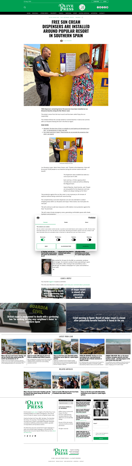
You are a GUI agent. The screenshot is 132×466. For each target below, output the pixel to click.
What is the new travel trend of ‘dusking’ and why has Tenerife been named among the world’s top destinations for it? (49, 253)
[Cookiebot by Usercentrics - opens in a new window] (89, 218)
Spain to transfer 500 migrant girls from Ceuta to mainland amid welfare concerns (65, 252)
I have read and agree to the (102, 434)
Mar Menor (66, 17)
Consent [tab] (45, 222)
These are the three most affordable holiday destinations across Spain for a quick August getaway (82, 252)
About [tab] (86, 222)
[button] (72, 403)
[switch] (58, 240)
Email (96, 423)
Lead (61, 17)
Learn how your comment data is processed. (77, 285)
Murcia (72, 17)
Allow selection (66, 246)
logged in (51, 281)
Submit (101, 438)
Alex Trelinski (68, 40)
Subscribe (96, 1)
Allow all (86, 246)
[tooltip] (98, 7)
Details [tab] (66, 222)
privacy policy (101, 434)
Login (104, 1)
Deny (46, 246)
